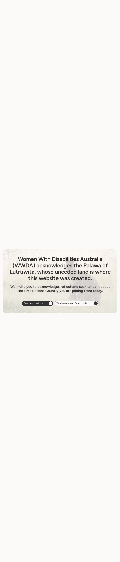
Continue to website (33, 303)
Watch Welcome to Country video (72, 303)
